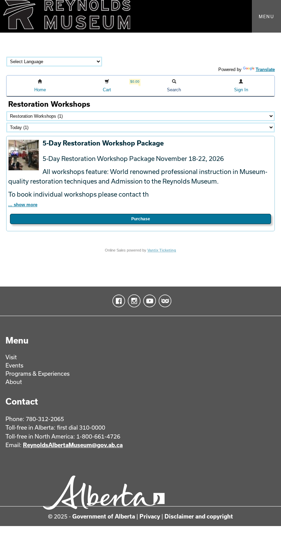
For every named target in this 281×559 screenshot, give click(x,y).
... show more (22, 204)
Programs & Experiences (37, 373)
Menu (266, 16)
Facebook (117, 301)
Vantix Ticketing (161, 250)
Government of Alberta (103, 516)
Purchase (140, 219)
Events (14, 365)
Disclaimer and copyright (198, 516)
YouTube (148, 301)
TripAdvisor (163, 301)
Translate (265, 69)
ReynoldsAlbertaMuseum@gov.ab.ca (73, 445)
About (13, 382)
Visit (11, 357)
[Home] (140, 16)
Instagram (132, 301)
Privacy (149, 516)
